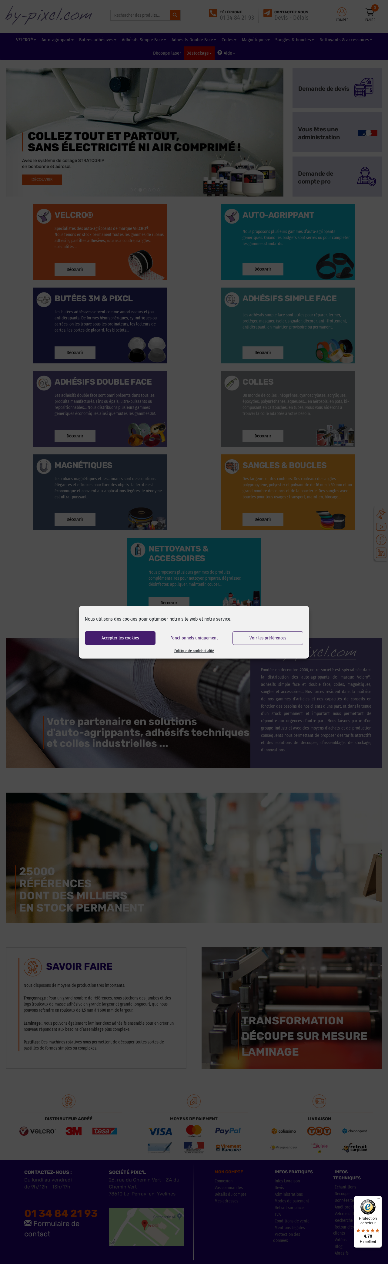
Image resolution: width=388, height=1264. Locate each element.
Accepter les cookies (120, 638)
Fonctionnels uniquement (194, 638)
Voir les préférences (267, 638)
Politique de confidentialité (194, 651)
